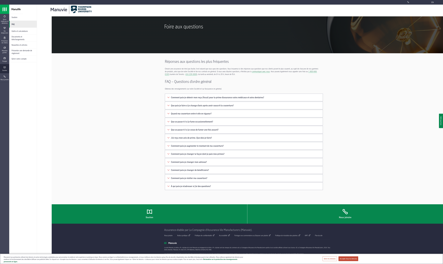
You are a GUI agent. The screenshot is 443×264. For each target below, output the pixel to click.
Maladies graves (4, 51)
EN (432, 2)
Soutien (4, 70)
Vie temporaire (4, 32)
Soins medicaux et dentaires (4, 21)
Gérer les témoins (330, 259)
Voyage (4, 61)
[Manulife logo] (4, 9)
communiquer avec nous (261, 71)
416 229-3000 (191, 74)
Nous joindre (5, 80)
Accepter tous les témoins (348, 259)
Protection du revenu (4, 42)
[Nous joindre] (414, 2)
